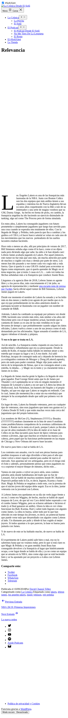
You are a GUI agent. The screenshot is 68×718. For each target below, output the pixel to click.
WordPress (26, 709)
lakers (54, 592)
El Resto (18, 36)
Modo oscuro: (9, 712)
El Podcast (13, 27)
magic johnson (34, 594)
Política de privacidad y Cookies (24, 703)
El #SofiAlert (14, 39)
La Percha (19, 20)
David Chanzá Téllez (40, 589)
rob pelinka (48, 594)
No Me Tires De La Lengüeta (28, 33)
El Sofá (17, 23)
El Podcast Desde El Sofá (27, 30)
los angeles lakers (17, 594)
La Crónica (13, 17)
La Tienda (13, 42)
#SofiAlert (10, 3)
